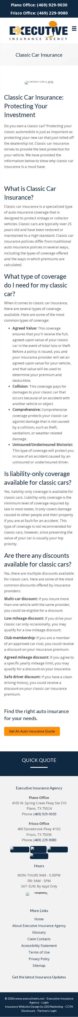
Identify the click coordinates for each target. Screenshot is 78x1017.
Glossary (39, 933)
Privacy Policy (39, 959)
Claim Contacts (39, 939)
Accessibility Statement (39, 946)
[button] (32, 731)
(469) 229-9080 (52, 13)
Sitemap (39, 966)
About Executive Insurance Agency (39, 926)
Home (39, 919)
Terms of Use (39, 953)
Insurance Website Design (22, 1006)
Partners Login (47, 1010)
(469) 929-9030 (52, 5)
